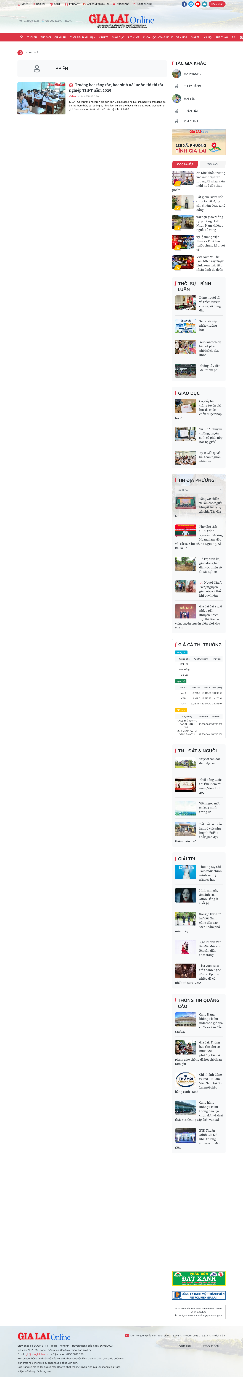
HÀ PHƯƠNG (193, 73)
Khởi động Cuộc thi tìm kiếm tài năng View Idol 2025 (210, 786)
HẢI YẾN (189, 98)
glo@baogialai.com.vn (38, 1354)
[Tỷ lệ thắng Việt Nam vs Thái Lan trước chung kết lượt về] (183, 242)
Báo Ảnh (41, 4)
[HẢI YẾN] (176, 98)
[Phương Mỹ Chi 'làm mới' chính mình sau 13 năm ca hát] (185, 872)
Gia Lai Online (44, 1335)
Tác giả (33, 52)
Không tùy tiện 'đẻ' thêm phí (210, 368)
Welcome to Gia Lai (98, 4)
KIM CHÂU (191, 121)
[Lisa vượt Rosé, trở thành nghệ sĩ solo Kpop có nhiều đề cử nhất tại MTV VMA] (185, 971)
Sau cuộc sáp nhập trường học (208, 325)
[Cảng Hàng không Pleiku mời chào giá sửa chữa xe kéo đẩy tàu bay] (185, 1019)
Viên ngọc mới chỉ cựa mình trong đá (209, 808)
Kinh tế (103, 37)
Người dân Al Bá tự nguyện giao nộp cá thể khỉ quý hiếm (210, 589)
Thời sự (32, 37)
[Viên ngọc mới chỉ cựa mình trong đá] (185, 808)
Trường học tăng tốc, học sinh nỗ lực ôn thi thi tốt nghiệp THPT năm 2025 (116, 88)
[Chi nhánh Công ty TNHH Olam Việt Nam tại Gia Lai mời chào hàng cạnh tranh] (185, 1079)
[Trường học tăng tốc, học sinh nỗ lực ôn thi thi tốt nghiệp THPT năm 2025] (41, 98)
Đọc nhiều (185, 164)
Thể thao (222, 37)
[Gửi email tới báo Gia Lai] (204, 4)
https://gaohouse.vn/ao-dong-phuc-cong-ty (198, 1315)
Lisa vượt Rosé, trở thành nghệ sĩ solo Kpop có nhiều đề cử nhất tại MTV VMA (198, 974)
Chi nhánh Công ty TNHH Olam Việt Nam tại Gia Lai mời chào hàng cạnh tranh (198, 1083)
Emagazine (123, 4)
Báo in (57, 4)
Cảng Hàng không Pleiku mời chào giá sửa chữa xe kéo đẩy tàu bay (199, 1023)
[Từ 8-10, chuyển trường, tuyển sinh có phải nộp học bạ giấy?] (185, 434)
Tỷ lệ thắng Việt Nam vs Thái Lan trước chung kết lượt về (210, 243)
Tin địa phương (196, 480)
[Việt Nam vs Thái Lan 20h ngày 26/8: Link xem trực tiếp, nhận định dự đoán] (183, 262)
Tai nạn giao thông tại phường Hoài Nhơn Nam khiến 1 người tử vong (209, 223)
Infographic (144, 4)
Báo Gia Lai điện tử (121, 21)
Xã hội (208, 37)
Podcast (74, 4)
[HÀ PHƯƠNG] (176, 73)
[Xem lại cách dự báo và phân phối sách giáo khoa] (185, 347)
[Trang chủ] (21, 37)
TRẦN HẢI (191, 111)
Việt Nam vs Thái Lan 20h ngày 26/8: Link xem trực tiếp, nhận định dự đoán (210, 263)
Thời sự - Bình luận (82, 37)
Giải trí (195, 37)
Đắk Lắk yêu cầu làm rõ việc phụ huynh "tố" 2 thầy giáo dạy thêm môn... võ (198, 832)
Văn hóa (181, 37)
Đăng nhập (217, 3)
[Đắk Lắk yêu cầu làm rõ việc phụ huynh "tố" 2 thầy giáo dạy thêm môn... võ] (185, 829)
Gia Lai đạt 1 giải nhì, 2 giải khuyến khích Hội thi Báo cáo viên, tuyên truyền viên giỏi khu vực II (198, 617)
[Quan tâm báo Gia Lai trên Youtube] (197, 4)
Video (25, 4)
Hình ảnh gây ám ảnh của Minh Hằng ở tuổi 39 (208, 897)
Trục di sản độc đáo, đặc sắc (209, 761)
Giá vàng (181, 710)
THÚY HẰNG (192, 86)
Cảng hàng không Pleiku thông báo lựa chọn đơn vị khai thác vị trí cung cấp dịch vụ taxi (199, 1111)
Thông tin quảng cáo (199, 1003)
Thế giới (46, 37)
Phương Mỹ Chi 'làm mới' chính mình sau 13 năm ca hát (210, 873)
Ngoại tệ (181, 681)
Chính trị (60, 37)
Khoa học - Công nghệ (158, 37)
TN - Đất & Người (197, 750)
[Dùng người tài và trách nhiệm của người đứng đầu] (185, 302)
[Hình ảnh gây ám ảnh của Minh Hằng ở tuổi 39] (185, 895)
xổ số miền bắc (182, 1308)
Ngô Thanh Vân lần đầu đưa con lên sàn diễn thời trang (210, 948)
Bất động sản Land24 (203, 1308)
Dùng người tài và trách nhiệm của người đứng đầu (210, 304)
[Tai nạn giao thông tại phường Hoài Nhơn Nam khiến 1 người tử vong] (183, 222)
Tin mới (212, 164)
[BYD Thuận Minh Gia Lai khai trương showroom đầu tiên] (185, 1135)
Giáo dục (118, 37)
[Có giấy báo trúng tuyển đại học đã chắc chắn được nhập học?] (185, 406)
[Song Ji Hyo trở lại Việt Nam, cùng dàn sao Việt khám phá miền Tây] (185, 919)
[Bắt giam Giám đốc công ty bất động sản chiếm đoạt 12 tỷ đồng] (183, 202)
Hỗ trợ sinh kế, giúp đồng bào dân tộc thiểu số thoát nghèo (210, 565)
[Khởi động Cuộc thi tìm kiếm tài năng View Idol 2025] (185, 785)
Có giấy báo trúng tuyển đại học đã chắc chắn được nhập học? (198, 409)
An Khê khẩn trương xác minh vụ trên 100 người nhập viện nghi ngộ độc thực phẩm (198, 181)
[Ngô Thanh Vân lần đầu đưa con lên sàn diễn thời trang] (185, 947)
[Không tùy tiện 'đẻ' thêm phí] (185, 371)
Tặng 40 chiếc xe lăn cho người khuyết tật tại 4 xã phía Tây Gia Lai (199, 507)
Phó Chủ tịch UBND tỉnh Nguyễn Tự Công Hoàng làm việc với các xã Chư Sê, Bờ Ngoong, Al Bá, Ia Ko (199, 537)
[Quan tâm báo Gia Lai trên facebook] (184, 4)
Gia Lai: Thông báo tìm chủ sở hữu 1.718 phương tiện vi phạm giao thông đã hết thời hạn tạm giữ (198, 1053)
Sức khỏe (133, 37)
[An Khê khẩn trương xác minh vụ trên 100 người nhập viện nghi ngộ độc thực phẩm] (183, 178)
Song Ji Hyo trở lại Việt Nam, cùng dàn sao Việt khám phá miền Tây (198, 922)
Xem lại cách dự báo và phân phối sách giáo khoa (210, 348)
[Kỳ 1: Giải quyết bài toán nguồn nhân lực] (185, 458)
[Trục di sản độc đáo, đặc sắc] (185, 764)
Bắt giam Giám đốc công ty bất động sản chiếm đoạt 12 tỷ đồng (210, 203)
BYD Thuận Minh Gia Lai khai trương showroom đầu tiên (197, 1139)
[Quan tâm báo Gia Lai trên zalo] (191, 4)
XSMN (218, 1308)
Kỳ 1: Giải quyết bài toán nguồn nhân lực (210, 457)
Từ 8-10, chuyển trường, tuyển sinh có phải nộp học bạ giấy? (211, 435)
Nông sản (181, 652)
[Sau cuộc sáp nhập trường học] (185, 326)
